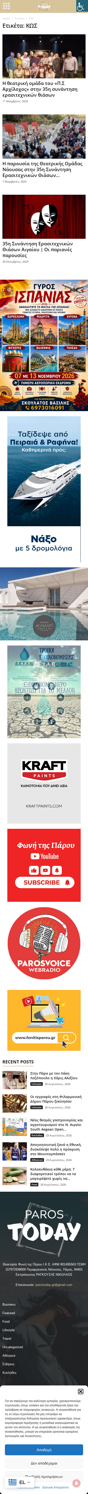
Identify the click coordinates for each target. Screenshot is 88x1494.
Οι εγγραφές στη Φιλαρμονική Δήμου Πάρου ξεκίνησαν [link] (56, 1099)
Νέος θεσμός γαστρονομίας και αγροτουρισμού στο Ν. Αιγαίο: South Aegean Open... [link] (56, 1125)
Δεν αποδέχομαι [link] (44, 1463)
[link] (82, 6)
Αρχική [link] (6, 18)
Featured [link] (8, 1313)
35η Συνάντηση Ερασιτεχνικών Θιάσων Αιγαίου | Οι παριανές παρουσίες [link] (37, 249)
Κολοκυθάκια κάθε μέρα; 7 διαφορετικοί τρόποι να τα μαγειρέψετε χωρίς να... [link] (53, 1174)
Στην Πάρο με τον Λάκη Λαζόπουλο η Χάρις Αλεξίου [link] (53, 1075)
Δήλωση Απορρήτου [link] (55, 1487)
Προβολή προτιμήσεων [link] (44, 1477)
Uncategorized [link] (12, 1347)
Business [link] (9, 1304)
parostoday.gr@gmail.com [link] (53, 1285)
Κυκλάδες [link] (37, 1135)
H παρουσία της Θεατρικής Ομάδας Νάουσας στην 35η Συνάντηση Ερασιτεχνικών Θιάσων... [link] (42, 169)
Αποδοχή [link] (44, 1450)
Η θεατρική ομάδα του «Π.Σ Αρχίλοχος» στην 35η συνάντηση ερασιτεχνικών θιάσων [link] (39, 89)
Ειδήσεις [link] (8, 1364)
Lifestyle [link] (37, 1084)
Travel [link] (6, 1338)
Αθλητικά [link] (37, 1160)
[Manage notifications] (76, 1483)
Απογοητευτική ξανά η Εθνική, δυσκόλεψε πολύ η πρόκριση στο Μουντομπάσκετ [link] (56, 1149)
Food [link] (34, 1184)
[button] (80, 1391)
